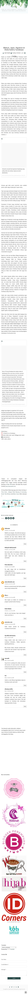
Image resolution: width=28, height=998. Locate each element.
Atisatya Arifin (9, 689)
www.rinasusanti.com (10, 486)
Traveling (11, 515)
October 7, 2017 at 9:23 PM (10, 610)
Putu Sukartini (9, 564)
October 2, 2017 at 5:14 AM (10, 530)
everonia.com (8, 622)
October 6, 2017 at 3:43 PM (10, 597)
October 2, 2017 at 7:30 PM (10, 549)
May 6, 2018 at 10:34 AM (9, 677)
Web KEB (9, 484)
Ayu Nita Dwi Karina (10, 635)
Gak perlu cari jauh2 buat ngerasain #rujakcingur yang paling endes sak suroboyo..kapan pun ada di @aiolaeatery (13, 170)
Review (6, 515)
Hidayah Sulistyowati (10, 547)
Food (3, 515)
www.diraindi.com (10, 582)
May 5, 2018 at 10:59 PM (9, 660)
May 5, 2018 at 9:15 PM (9, 637)
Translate (12, 949)
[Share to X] (8, 518)
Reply (25, 561)
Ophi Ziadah (14, 6)
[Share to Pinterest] (11, 518)
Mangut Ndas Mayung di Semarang (17, 492)
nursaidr (7, 658)
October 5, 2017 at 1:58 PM (10, 566)
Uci (5, 675)
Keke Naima (8, 608)
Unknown (7, 528)
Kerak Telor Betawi (6, 494)
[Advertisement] (14, 28)
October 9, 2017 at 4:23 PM (10, 624)
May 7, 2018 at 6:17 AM (9, 691)
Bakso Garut (16, 494)
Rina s (6, 595)
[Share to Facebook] (6, 518)
